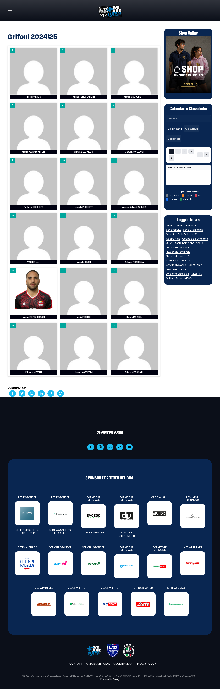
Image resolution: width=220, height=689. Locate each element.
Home (11, 23)
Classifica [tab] (191, 128)
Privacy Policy (146, 663)
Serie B (182, 234)
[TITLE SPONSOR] (27, 513)
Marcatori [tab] (173, 139)
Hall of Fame (195, 265)
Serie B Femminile (193, 229)
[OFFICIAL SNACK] (27, 563)
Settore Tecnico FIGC (179, 278)
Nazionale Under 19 (177, 256)
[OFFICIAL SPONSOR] (60, 563)
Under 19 (192, 234)
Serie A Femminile (186, 225)
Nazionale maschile (178, 247)
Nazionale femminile (178, 251)
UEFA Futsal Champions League (185, 243)
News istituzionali (176, 269)
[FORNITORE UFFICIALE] (93, 516)
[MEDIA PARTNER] (192, 563)
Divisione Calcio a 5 (177, 273)
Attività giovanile (176, 265)
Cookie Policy (123, 663)
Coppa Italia (173, 238)
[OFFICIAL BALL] (159, 513)
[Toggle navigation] (9, 12)
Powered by (106, 679)
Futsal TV (196, 273)
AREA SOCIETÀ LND (98, 663)
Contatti (76, 663)
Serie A (170, 225)
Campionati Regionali (179, 260)
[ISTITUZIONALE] (176, 604)
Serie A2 (171, 234)
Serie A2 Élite (173, 229)
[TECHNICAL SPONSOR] (192, 516)
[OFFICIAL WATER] (143, 604)
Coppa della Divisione (195, 238)
